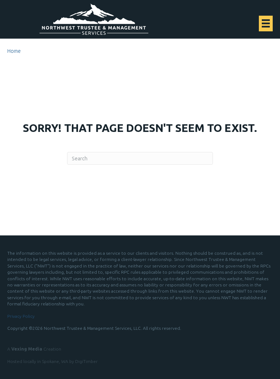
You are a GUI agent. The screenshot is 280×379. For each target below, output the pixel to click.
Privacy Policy (21, 316)
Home (14, 51)
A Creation (34, 349)
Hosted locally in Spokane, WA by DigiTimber (52, 361)
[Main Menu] (266, 23)
